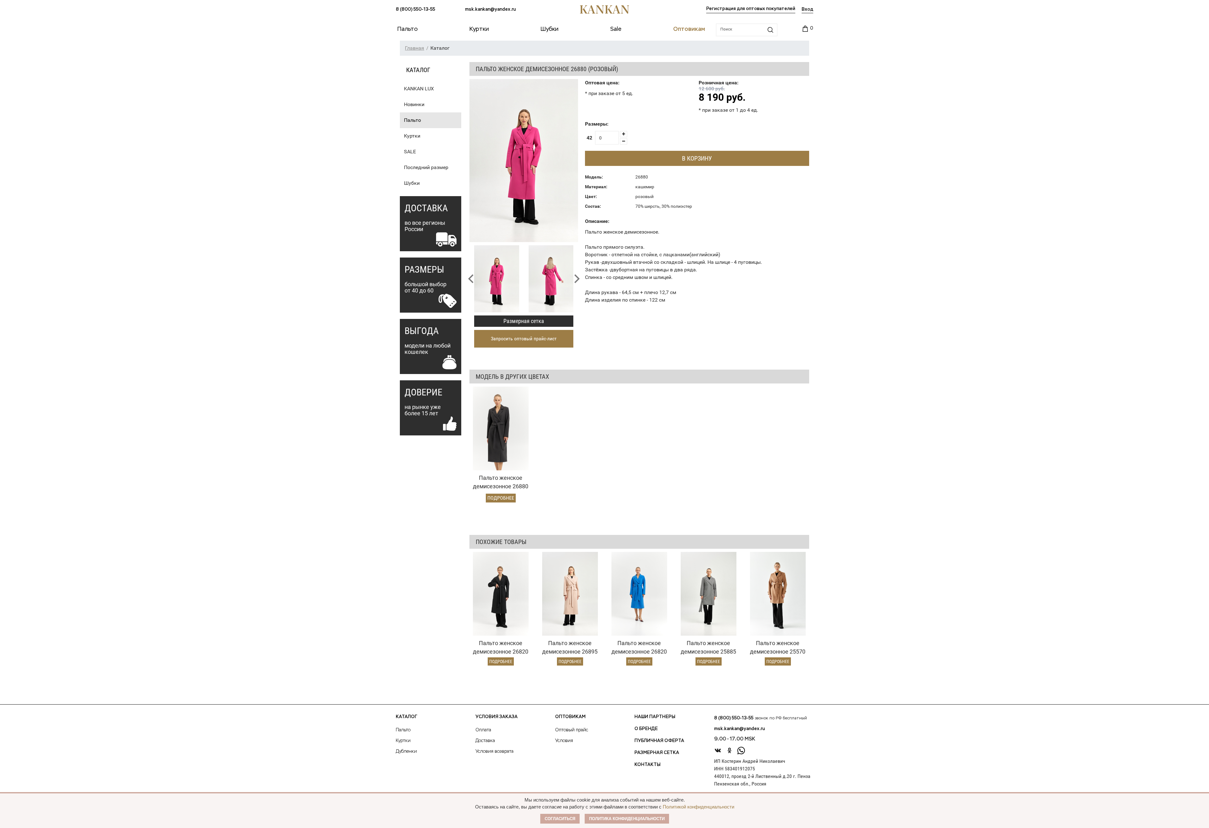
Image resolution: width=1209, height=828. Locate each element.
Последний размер (426, 167)
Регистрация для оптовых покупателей (750, 9)
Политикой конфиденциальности (698, 806)
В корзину (697, 158)
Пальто (412, 120)
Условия (564, 741)
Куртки (412, 136)
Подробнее (500, 498)
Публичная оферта (659, 741)
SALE (410, 152)
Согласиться (560, 818)
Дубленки (406, 751)
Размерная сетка (523, 321)
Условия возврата (494, 751)
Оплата (483, 730)
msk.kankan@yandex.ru (490, 9)
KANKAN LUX (419, 89)
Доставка (485, 741)
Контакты (647, 765)
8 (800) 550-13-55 (415, 9)
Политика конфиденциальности (627, 818)
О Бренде (646, 729)
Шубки (412, 183)
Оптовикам (570, 717)
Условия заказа (496, 717)
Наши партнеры (654, 717)
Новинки (414, 104)
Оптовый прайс (571, 730)
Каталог (406, 717)
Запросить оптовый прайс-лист (524, 339)
